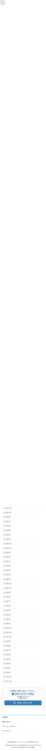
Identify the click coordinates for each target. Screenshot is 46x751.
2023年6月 (7, 606)
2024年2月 (7, 579)
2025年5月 (7, 526)
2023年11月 (7, 588)
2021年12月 (7, 677)
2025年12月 (7, 508)
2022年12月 (7, 628)
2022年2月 (7, 668)
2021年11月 (7, 681)
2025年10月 (7, 512)
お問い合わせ (6, 722)
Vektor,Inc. (25, 747)
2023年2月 (7, 619)
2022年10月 (7, 637)
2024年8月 (7, 557)
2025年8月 (7, 517)
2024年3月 (7, 575)
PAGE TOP (42, 726)
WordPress (15, 745)
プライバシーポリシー (9, 726)
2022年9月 (7, 641)
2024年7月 (7, 561)
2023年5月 (7, 610)
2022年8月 (7, 646)
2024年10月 (7, 548)
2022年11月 (7, 632)
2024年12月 (7, 544)
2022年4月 (7, 659)
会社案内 (5, 717)
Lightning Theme (27, 745)
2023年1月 (7, 624)
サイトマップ (6, 731)
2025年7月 (7, 521)
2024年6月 (7, 566)
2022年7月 (7, 650)
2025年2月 (7, 539)
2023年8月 (7, 597)
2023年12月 (7, 584)
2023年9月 (7, 592)
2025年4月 (7, 530)
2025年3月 (7, 535)
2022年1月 (7, 672)
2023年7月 (7, 601)
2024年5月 (7, 570)
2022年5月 (7, 655)
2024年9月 (7, 552)
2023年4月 (7, 615)
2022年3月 (7, 663)
